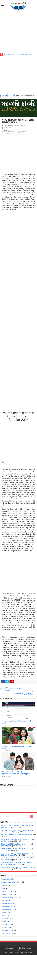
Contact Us (27, 948)
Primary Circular (9, 903)
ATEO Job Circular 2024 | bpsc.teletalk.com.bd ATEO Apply (15, 773)
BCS (4, 888)
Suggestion (7, 924)
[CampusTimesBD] (18, 5)
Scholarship (7, 918)
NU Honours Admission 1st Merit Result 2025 (18, 54)
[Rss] (18, 950)
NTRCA (5, 900)
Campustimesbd (8, 125)
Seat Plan (6, 921)
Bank (5, 885)
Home (4, 95)
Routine (6, 915)
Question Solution (9, 909)
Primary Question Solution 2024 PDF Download (23, 693)
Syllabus (6, 927)
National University (10, 897)
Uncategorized (8, 930)
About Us (9, 948)
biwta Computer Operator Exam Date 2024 (13, 689)
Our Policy (18, 948)
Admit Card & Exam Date (11, 882)
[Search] (31, 816)
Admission (7, 879)
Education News (8, 891)
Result (5, 912)
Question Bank (8, 906)
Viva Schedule (8, 933)
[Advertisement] (18, 30)
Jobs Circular (11, 95)
